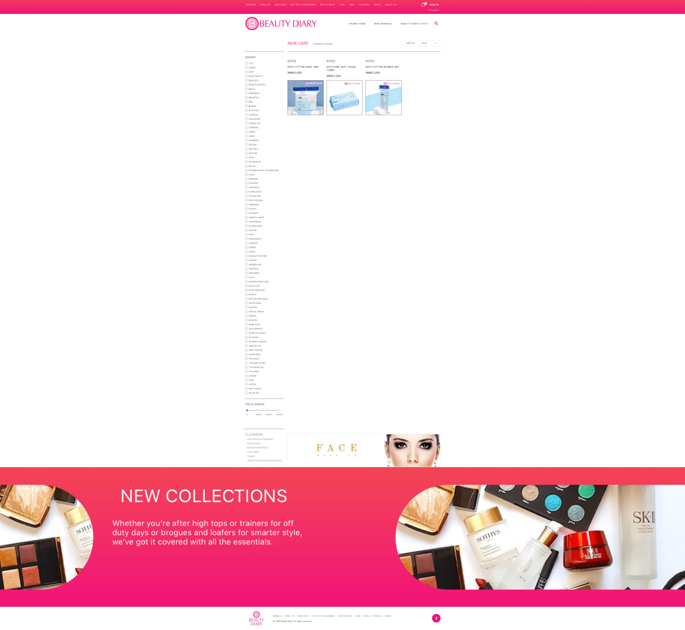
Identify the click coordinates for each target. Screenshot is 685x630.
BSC (251, 102)
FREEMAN (254, 204)
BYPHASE (253, 110)
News (377, 4)
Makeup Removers (257, 447)
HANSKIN (253, 213)
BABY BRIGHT (256, 76)
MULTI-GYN (254, 286)
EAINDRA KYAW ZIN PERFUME (264, 170)
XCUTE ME (254, 393)
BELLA (252, 89)
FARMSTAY (254, 187)
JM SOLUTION (255, 226)
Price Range (255, 404)
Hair (342, 4)
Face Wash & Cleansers (260, 439)
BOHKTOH (254, 97)
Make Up (265, 4)
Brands (250, 4)
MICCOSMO (254, 273)
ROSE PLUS (254, 324)
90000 (279, 414)
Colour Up (254, 123)
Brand (250, 57)
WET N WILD (255, 388)
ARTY (251, 72)
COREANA (253, 127)
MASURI (253, 260)
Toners (251, 456)
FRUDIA (252, 209)
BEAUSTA (253, 80)
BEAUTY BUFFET (257, 84)
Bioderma (254, 93)
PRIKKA (252, 316)
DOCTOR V (254, 149)
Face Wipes (253, 452)
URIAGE (252, 376)
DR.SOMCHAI (255, 162)
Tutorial (364, 4)
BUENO (252, 106)
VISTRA (252, 384)
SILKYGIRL (253, 337)
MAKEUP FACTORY (258, 256)
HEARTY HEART (256, 217)
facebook (440, 616)
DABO (252, 136)
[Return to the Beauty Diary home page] (281, 23)
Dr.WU (252, 166)
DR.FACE (253, 153)
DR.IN (251, 157)
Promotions (357, 24)
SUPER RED (254, 354)
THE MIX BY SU (256, 367)
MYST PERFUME (257, 290)
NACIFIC (253, 294)
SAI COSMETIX (255, 328)
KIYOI (251, 234)
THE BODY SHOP (257, 363)
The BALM (254, 358)
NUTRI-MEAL (255, 303)
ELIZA (251, 174)
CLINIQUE (253, 114)
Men (351, 4)
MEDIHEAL (254, 269)
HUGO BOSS (255, 221)
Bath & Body (327, 4)
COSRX (252, 132)
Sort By (410, 43)
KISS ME (253, 230)
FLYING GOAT (255, 191)
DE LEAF (253, 144)
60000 (269, 414)
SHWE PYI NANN (257, 333)
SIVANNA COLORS (257, 341)
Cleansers (254, 434)
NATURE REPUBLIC (258, 299)
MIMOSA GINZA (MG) (259, 281)
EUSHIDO (253, 183)
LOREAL (252, 247)
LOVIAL (252, 251)
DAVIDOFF (254, 140)
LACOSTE (253, 243)
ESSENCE (253, 179)
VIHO (251, 380)
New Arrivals (383, 24)
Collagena (255, 119)
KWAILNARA (255, 239)
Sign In (434, 4)
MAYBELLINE (255, 264)
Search (436, 23)
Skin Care (280, 4)
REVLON (253, 320)
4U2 (251, 63)
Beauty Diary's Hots (414, 24)
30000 (259, 414)
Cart (423, 4)
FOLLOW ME (255, 196)
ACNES (252, 67)
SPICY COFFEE (256, 350)
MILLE (251, 277)
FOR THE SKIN (256, 200)
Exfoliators (254, 443)
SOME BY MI (255, 346)
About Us (390, 4)
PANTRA (253, 307)
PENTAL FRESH (256, 311)
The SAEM (254, 371)
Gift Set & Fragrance (303, 4)
